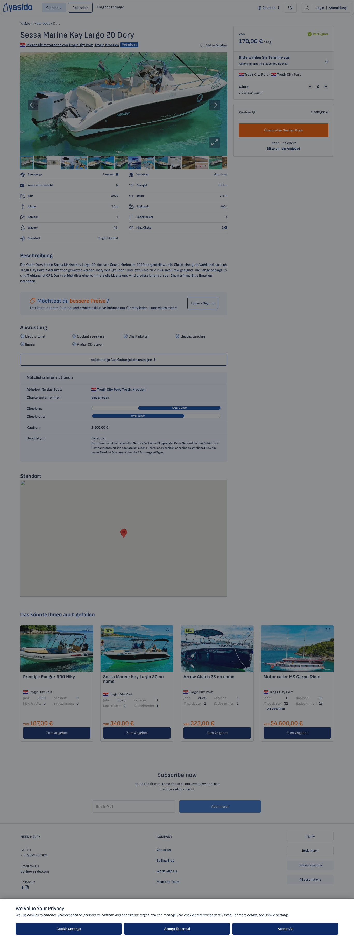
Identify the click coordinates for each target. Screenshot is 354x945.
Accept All (285, 929)
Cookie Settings (68, 929)
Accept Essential (177, 929)
